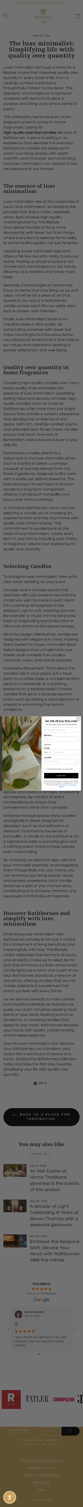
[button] (9, 1497)
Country (48, 758)
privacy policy (65, 785)
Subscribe (61, 776)
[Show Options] (76, 761)
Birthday (48, 735)
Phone (47, 748)
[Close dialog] (78, 719)
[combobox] (48, 752)
